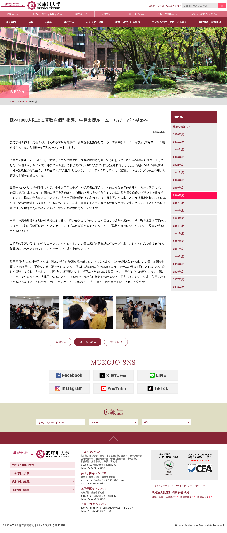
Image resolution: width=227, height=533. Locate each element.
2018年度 (178, 195)
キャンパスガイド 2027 (51, 422)
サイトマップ (202, 485)
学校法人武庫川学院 (23, 465)
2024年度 (178, 149)
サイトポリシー (184, 485)
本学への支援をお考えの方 (205, 14)
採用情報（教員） (22, 481)
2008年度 (178, 271)
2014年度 (178, 225)
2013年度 (178, 233)
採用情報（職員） (22, 489)
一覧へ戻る (90, 342)
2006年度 (178, 287)
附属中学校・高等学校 (163, 497)
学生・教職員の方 (167, 14)
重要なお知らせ (181, 126)
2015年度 (178, 218)
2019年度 (178, 187)
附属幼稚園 (186, 497)
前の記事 (61, 342)
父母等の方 (107, 14)
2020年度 (178, 180)
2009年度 (178, 264)
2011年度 (178, 248)
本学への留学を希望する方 (47, 14)
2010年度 (178, 256)
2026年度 (178, 134)
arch (148, 422)
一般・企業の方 (135, 14)
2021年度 (178, 172)
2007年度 (178, 279)
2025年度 (178, 142)
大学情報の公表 (20, 473)
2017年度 (178, 203)
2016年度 (178, 210)
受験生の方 (13, 14)
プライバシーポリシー (163, 485)
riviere (94, 422)
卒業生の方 (81, 14)
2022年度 (178, 164)
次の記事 (115, 342)
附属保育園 (203, 497)
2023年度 (178, 157)
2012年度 (178, 241)
